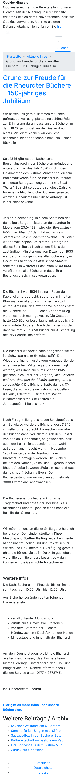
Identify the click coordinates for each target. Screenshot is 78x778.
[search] (58, 40)
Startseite (13, 56)
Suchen (62, 48)
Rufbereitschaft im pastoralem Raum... (40, 740)
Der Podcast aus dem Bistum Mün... (38, 745)
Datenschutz (43, 768)
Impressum (43, 772)
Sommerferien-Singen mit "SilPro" (36, 731)
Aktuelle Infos (37, 56)
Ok (8, 33)
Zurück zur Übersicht (27, 750)
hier (59, 26)
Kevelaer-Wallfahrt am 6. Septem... (37, 726)
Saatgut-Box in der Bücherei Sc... (36, 735)
